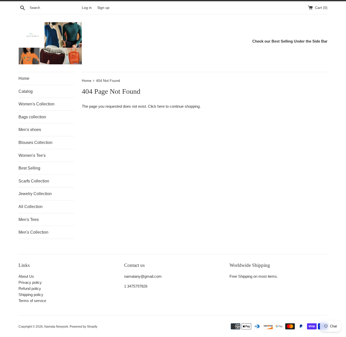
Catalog (25, 91)
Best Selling (29, 168)
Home (23, 78)
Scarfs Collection (33, 181)
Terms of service (32, 300)
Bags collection (32, 117)
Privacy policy (30, 282)
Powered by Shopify (83, 326)
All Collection (30, 206)
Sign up (103, 8)
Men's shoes (29, 129)
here (161, 106)
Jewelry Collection (35, 194)
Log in (87, 8)
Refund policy (29, 288)
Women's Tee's (32, 155)
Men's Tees (28, 219)
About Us (26, 276)
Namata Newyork (56, 326)
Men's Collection (33, 232)
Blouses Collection (35, 142)
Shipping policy (30, 294)
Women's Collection (36, 104)
